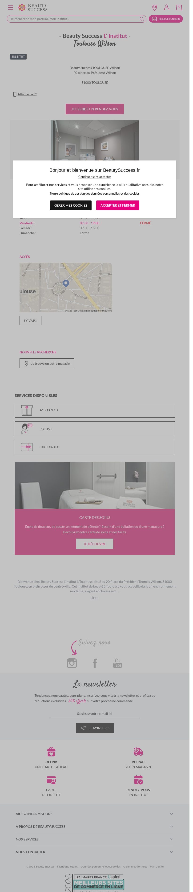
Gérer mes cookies (70, 205)
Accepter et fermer (118, 205)
